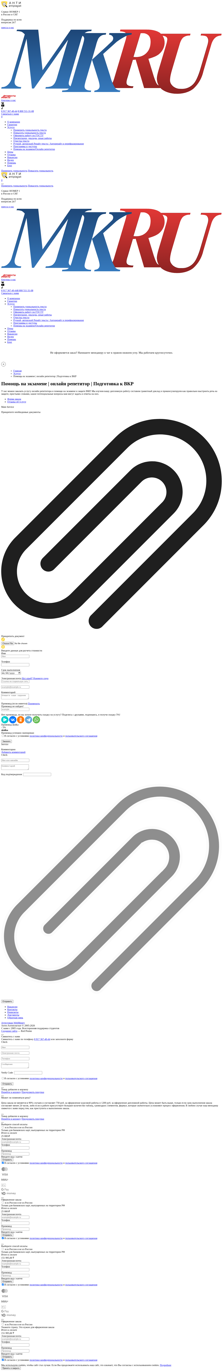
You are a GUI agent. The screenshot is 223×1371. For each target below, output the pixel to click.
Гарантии (12, 124)
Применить (34, 703)
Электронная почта (11, 678)
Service (4, 744)
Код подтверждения (11, 774)
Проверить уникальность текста (30, 130)
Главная (17, 371)
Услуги (17, 373)
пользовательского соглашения (81, 736)
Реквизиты (13, 1012)
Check (4, 755)
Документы (13, 1015)
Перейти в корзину (11, 1092)
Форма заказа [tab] (14, 399)
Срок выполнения (10, 670)
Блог (9, 165)
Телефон (5, 661)
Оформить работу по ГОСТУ (28, 135)
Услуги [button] (11, 127)
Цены (10, 152)
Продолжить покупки (33, 1092)
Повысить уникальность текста (29, 132)
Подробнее (165, 1365)
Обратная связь (15, 1017)
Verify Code (7, 1072)
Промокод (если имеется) (14, 703)
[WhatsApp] (36, 719)
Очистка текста (21, 141)
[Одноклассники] (20, 719)
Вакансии (12, 157)
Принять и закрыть (11, 1368)
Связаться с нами (10, 114)
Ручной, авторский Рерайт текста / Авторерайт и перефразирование (48, 143)
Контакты (12, 1009)
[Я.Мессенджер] (4, 719)
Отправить (7, 1001)
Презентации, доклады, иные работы (32, 138)
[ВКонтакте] (12, 719)
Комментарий (8, 692)
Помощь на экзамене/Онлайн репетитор (34, 149)
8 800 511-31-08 (26, 111)
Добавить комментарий (13, 752)
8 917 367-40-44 (9, 111)
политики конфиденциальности (46, 736)
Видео (10, 160)
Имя (3, 653)
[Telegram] (28, 719)
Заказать (6, 741)
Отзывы (11, 154)
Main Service (7, 407)
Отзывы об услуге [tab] (16, 401)
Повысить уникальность (40, 170)
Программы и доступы (25, 146)
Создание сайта (9, 1031)
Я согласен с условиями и (50, 736)
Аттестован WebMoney (13, 1023)
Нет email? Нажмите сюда (35, 678)
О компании (13, 122)
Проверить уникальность (14, 170)
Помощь (11, 163)
